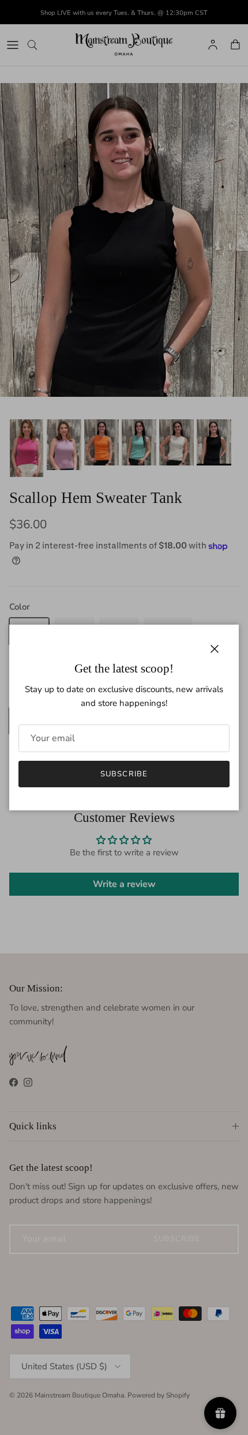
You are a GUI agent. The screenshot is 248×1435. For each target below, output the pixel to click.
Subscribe (123, 774)
